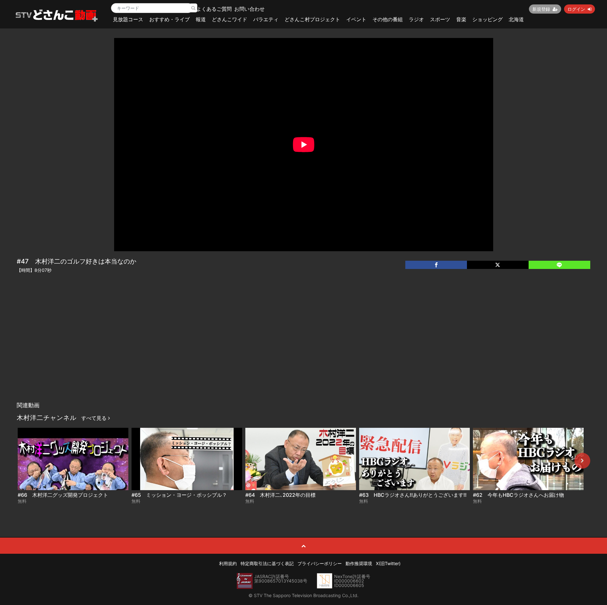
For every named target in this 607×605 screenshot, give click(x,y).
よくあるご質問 (214, 9)
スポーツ (440, 19)
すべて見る (94, 418)
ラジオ (416, 19)
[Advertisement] (303, 351)
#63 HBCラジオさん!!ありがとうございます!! (413, 495)
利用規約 (228, 563)
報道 (201, 19)
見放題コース (128, 19)
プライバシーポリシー (319, 563)
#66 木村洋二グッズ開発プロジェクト (63, 495)
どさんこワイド (229, 19)
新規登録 (541, 9)
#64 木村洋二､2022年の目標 (280, 495)
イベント (356, 19)
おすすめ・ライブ (169, 19)
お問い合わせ (249, 9)
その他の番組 (387, 19)
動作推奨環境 (359, 563)
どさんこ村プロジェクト (312, 19)
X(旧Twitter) (388, 563)
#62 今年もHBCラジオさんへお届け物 (518, 495)
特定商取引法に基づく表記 (267, 563)
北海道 (516, 19)
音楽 (461, 19)
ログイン (576, 9)
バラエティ (266, 19)
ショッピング (487, 19)
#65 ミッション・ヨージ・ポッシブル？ (179, 495)
